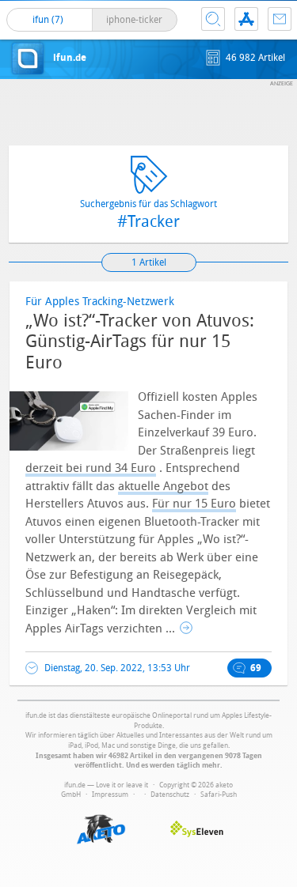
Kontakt (279, 19)
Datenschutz (169, 794)
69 (255, 668)
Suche (213, 19)
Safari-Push (218, 794)
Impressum (110, 794)
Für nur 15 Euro (194, 503)
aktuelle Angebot (163, 486)
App (246, 19)
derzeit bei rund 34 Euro (90, 468)
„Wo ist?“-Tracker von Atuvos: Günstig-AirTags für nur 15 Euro (139, 342)
